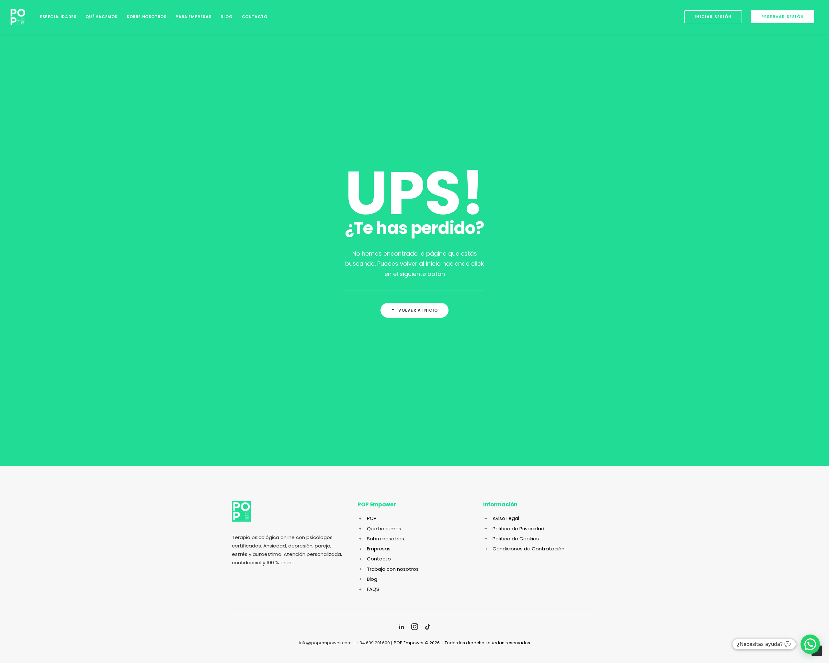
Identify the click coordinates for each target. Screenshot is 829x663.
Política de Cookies (516, 538)
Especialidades (58, 16)
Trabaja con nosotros (393, 569)
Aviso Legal (506, 518)
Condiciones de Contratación (528, 548)
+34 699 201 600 (373, 643)
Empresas (379, 548)
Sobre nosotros (146, 16)
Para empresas (193, 16)
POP (372, 518)
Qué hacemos (101, 16)
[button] (810, 644)
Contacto (254, 16)
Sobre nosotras (385, 538)
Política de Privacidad (518, 528)
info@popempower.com (325, 643)
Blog (227, 16)
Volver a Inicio (418, 310)
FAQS (373, 589)
